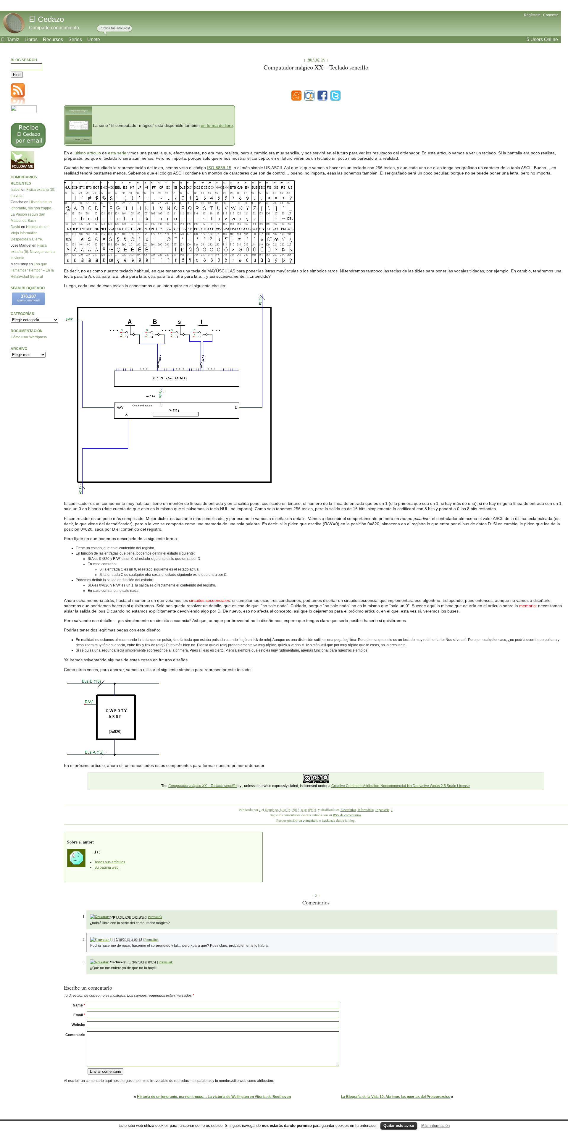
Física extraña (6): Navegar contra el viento (33, 251)
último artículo (88, 153)
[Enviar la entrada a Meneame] (296, 96)
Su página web (106, 867)
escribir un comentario (302, 820)
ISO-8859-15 (219, 167)
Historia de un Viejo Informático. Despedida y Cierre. (30, 233)
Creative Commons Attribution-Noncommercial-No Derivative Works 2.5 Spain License (400, 786)
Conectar (550, 15)
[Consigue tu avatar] (99, 916)
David (15, 227)
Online (542, 39)
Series (75, 39)
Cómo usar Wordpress (29, 337)
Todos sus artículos (109, 862)
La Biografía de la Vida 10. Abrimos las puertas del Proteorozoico (395, 1097)
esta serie (117, 153)
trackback (328, 820)
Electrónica (348, 809)
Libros (31, 39)
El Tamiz (10, 39)
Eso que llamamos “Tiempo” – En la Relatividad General (32, 270)
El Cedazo (46, 19)
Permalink (155, 916)
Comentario (75, 1035)
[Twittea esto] (335, 96)
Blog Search (24, 60)
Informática (366, 809)
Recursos (53, 39)
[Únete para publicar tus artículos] (114, 30)
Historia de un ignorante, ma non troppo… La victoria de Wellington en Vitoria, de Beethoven (214, 1097)
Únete (93, 39)
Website (78, 1025)
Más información (435, 1125)
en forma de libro (217, 125)
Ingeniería (382, 809)
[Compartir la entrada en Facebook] (322, 96)
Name (79, 1005)
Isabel (15, 190)
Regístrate (532, 15)
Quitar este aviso (398, 1125)
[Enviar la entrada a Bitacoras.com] (309, 96)
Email (79, 1015)
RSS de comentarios (347, 814)
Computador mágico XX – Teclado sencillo (202, 786)
